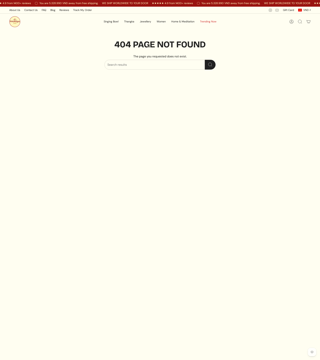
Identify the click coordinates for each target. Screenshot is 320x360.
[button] (111, 21)
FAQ (44, 10)
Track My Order (82, 10)
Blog (52, 10)
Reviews (64, 10)
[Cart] (308, 22)
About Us (14, 10)
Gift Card (288, 10)
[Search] (210, 65)
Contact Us (31, 10)
